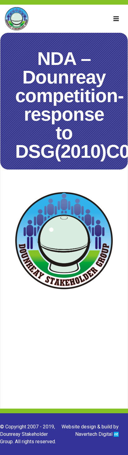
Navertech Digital (94, 434)
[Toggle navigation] (116, 19)
